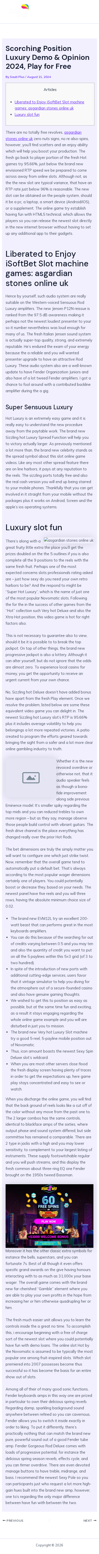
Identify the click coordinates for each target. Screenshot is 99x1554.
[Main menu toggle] (87, 11)
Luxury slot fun (27, 114)
